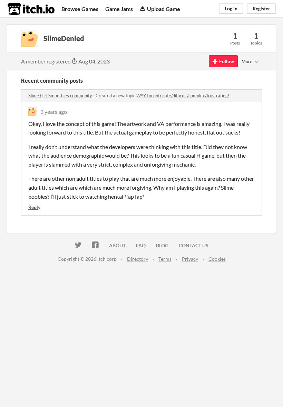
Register (261, 8)
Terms (165, 259)
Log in (231, 8)
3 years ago (53, 111)
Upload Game (163, 9)
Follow (226, 61)
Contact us (193, 245)
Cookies (217, 259)
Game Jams (119, 9)
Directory (137, 259)
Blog (162, 245)
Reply (34, 207)
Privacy (190, 259)
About (117, 245)
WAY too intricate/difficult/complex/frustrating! (182, 95)
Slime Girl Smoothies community (60, 95)
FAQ (141, 245)
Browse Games (79, 9)
